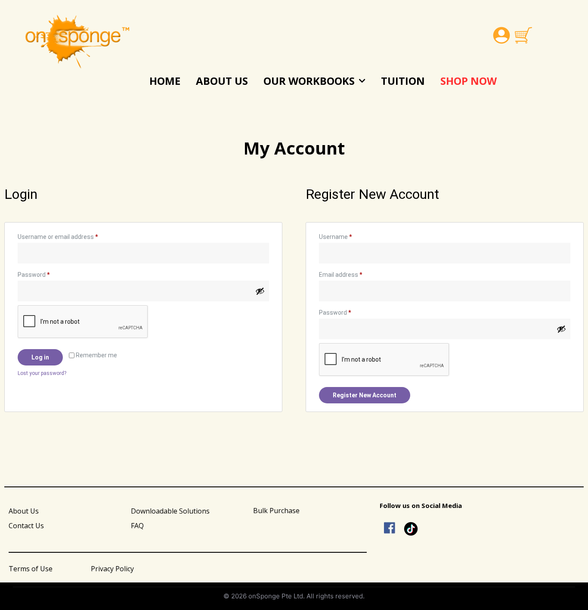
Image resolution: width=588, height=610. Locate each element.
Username (347, 235)
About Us (222, 81)
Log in (40, 357)
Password (46, 273)
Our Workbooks (309, 81)
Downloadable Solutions (170, 511)
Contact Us (26, 525)
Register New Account (364, 395)
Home (164, 81)
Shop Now (468, 81)
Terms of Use (31, 568)
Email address (352, 273)
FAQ (137, 525)
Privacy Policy (112, 568)
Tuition (403, 81)
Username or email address (70, 235)
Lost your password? (42, 373)
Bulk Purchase (276, 510)
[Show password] (260, 291)
